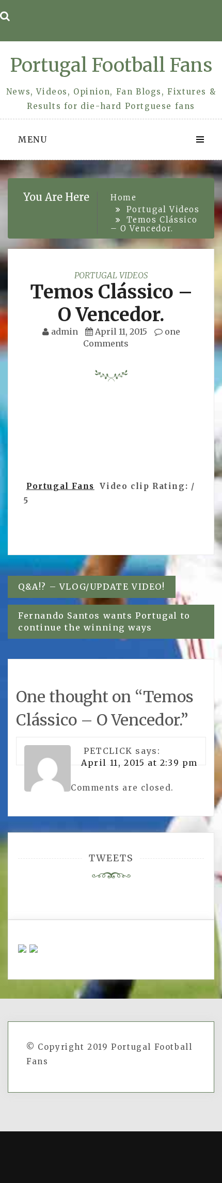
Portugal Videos (111, 275)
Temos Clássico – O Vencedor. (111, 303)
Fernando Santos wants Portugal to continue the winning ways (104, 621)
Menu (32, 139)
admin (64, 331)
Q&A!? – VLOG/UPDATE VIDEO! (91, 586)
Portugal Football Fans (111, 65)
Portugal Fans (60, 486)
